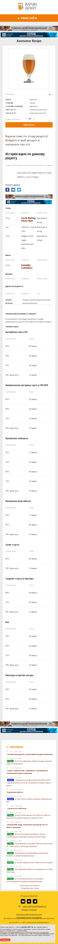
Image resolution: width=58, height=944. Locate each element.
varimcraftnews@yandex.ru (31, 906)
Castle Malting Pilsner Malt (28, 219)
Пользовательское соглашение (37, 932)
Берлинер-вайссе (15, 792)
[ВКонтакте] (14, 189)
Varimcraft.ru (14, 922)
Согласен (5, 940)
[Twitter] (19, 189)
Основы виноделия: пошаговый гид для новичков (29, 754)
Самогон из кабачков (16, 808)
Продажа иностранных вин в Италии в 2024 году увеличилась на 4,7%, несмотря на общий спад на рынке (28, 783)
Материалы (16, 747)
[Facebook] (8, 189)
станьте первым (32, 177)
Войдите (11, 140)
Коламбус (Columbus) (26, 266)
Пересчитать (29, 124)
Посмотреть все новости (30, 885)
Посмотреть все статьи (30, 888)
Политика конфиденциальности (12, 932)
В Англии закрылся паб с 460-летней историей (34, 862)
